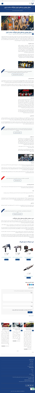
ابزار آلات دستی (31, 363)
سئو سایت (15, 391)
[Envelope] (28, 385)
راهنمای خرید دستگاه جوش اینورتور (17, 74)
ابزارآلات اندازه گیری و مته (30, 366)
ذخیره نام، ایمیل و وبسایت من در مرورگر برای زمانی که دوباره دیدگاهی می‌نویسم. (22, 310)
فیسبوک (33, 284)
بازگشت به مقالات (31, 14)
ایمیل (28, 284)
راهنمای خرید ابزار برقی (17, 132)
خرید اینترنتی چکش (17, 180)
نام (31, 302)
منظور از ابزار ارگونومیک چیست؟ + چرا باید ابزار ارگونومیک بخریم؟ (5, 330)
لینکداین (29, 284)
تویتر (31, 284)
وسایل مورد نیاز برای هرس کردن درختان (28, 329)
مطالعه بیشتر (25, 349)
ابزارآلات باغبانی (31, 361)
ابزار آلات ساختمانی (31, 364)
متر (32, 372)
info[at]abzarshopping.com (27, 380)
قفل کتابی (32, 369)
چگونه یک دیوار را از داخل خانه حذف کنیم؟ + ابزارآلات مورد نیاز (16, 330)
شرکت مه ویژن (12, 391)
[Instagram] (31, 385)
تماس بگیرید (28, 259)
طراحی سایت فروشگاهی (19, 391)
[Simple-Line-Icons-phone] (26, 385)
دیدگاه (31, 292)
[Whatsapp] (33, 385)
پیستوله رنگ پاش (31, 374)
